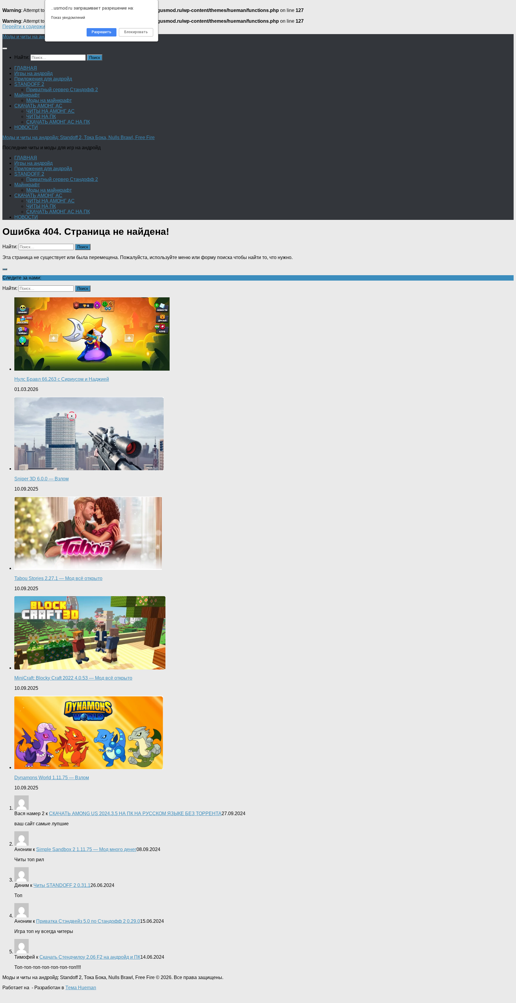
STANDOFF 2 (29, 84)
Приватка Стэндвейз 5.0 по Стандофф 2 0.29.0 (88, 921)
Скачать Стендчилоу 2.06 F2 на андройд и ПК (89, 957)
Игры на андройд (33, 73)
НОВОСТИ (26, 127)
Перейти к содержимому (29, 26)
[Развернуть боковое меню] (4, 269)
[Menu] (4, 48)
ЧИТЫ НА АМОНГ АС (50, 111)
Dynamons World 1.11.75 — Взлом (51, 777)
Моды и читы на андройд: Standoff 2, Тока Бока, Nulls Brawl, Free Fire (78, 137)
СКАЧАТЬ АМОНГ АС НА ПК (58, 121)
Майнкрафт (27, 95)
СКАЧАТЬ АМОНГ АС (38, 105)
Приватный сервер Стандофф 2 (62, 89)
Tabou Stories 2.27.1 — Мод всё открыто (58, 578)
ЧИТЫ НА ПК (41, 116)
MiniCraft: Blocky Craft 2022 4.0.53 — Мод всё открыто (73, 678)
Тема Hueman (80, 987)
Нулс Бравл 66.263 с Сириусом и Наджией (61, 379)
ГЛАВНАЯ (25, 68)
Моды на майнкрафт (49, 100)
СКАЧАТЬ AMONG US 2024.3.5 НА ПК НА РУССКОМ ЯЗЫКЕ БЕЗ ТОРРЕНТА (135, 813)
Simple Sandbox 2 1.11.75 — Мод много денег (86, 849)
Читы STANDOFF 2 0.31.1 (61, 885)
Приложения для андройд (43, 78)
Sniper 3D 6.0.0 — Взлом (41, 478)
